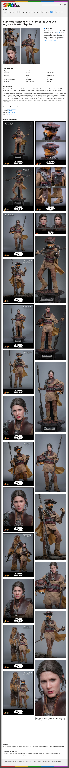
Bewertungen (18, 764)
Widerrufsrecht (46, 761)
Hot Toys (11, 114)
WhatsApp (13, 109)
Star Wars (11, 110)
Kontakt (58, 32)
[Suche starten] (60, 5)
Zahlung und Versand (9, 761)
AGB (34, 761)
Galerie (12, 764)
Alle (5, 12)
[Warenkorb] (64, 5)
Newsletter (22, 761)
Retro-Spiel (7, 764)
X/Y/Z (5, 14)
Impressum (29, 761)
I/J (29, 12)
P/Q (46, 12)
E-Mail (8, 109)
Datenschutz (39, 761)
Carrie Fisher (11, 112)
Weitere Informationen (50, 40)
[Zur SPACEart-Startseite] (12, 5)
